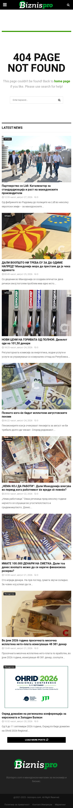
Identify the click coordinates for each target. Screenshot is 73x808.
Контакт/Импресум (42, 804)
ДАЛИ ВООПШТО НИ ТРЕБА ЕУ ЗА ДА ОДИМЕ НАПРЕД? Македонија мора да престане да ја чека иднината (36, 266)
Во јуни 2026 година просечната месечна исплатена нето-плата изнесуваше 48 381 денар (34, 642)
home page (62, 81)
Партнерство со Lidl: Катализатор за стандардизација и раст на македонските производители (30, 189)
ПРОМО (7, 139)
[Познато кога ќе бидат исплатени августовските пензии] (36, 386)
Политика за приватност (17, 804)
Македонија (9, 366)
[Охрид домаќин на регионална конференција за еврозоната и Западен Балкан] (36, 687)
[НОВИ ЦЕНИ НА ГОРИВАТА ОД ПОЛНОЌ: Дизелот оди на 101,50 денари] (36, 313)
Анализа (8, 439)
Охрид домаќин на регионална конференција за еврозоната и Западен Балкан (34, 715)
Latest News (12, 127)
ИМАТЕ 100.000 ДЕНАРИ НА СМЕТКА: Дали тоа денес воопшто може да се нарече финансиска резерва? (34, 567)
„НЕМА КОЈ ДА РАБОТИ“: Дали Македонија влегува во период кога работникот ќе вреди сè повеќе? (36, 488)
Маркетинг (60, 804)
